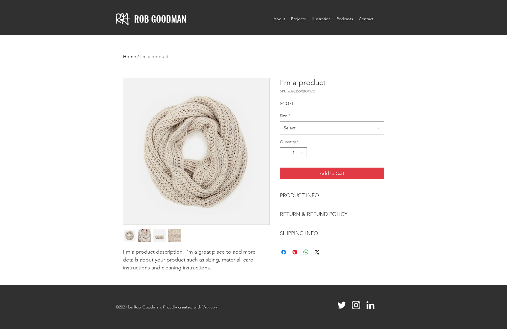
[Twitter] (341, 305)
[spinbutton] (293, 153)
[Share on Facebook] (283, 252)
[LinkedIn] (370, 305)
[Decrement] (284, 153)
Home (129, 56)
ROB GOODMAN (160, 18)
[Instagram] (356, 305)
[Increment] (302, 153)
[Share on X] (317, 252)
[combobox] (332, 128)
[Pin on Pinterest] (294, 252)
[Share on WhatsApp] (306, 252)
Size (285, 115)
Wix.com (210, 307)
